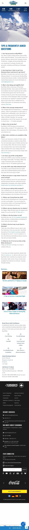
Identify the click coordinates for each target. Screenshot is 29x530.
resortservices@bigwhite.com (11, 415)
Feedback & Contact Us (8, 400)
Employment (5, 398)
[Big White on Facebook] (3, 474)
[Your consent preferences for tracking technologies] (26, 527)
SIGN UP (24, 469)
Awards (16, 398)
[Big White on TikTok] (13, 474)
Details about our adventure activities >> (12, 185)
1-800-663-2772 (10, 438)
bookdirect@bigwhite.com (10, 432)
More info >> (21, 212)
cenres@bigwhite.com (7, 82)
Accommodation (6, 395)
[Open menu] (25, 3)
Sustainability (17, 405)
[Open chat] (23, 524)
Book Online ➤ (6, 358)
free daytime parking (14, 232)
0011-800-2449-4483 (11, 442)
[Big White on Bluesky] (25, 474)
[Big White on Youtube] (7, 474)
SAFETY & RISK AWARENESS (14, 491)
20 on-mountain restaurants (19, 217)
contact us (8, 255)
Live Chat (4, 364)
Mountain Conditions (19, 393)
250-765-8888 (7, 435)
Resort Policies (17, 395)
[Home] (13, 3)
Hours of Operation (7, 393)
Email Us (4, 362)
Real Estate (17, 400)
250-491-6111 (7, 418)
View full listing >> (6, 152)
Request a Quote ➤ (7, 360)
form (10, 245)
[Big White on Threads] (21, 474)
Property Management (8, 405)
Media (4, 402)
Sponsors (16, 402)
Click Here (8, 104)
